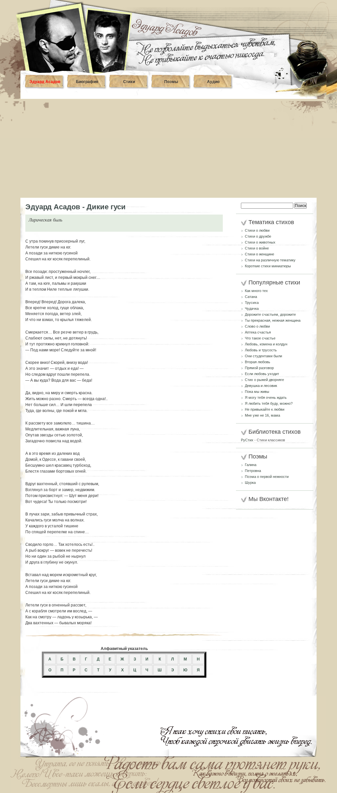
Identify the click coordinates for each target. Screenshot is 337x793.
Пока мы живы (257, 392)
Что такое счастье (260, 338)
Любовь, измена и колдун (266, 344)
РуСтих (247, 440)
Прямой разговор (259, 368)
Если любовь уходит (262, 374)
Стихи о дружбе (258, 236)
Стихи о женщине (259, 254)
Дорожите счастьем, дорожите (270, 314)
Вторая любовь (257, 362)
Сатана (251, 297)
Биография (87, 81)
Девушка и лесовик (261, 386)
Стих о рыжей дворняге (264, 380)
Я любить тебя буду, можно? (269, 403)
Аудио (213, 81)
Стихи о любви (257, 230)
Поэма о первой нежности (267, 477)
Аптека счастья (258, 332)
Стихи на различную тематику (270, 260)
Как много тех (256, 291)
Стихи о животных (260, 242)
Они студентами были (263, 356)
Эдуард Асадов (44, 81)
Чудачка (252, 308)
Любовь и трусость (261, 350)
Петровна (253, 471)
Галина (250, 465)
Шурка (250, 483)
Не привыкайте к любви (264, 409)
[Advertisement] (168, 148)
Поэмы (171, 81)
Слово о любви (257, 326)
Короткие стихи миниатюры (268, 266)
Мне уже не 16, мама (262, 415)
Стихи (129, 81)
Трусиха (252, 303)
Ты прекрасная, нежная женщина (272, 320)
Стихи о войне (257, 248)
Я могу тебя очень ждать (266, 397)
